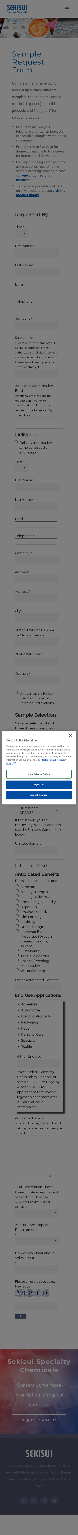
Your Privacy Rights (39, 774)
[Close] (70, 735)
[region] (39, 767)
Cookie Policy (48, 759)
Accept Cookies (39, 795)
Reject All (39, 784)
